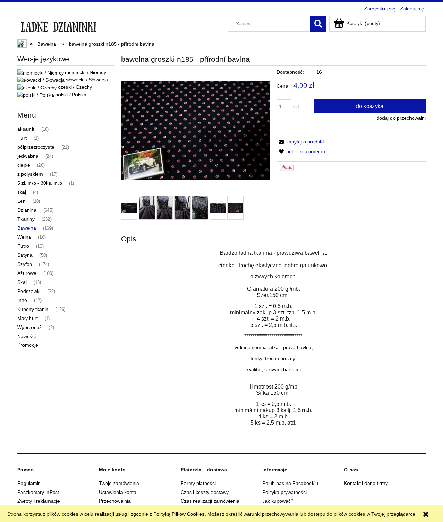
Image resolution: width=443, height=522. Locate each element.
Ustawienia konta (117, 492)
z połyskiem (30, 174)
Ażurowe (26, 273)
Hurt (22, 138)
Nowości (26, 336)
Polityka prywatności (284, 492)
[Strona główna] (58, 24)
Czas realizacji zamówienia (210, 501)
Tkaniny (26, 219)
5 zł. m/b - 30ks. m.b (39, 183)
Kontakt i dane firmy (366, 483)
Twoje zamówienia (119, 483)
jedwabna (27, 156)
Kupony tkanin (32, 309)
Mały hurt (27, 318)
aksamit (25, 129)
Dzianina (26, 210)
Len (21, 201)
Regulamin (29, 483)
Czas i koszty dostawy (205, 492)
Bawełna (26, 228)
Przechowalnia (115, 501)
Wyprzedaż (29, 327)
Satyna (25, 255)
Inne (22, 300)
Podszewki (28, 291)
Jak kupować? (277, 501)
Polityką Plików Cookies (179, 514)
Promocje (27, 345)
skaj (21, 192)
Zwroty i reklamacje (38, 501)
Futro (23, 246)
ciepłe (23, 165)
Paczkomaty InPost (38, 492)
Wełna (24, 237)
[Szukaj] (318, 24)
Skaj (22, 282)
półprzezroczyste (35, 147)
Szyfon (24, 264)
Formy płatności (198, 483)
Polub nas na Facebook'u (290, 483)
